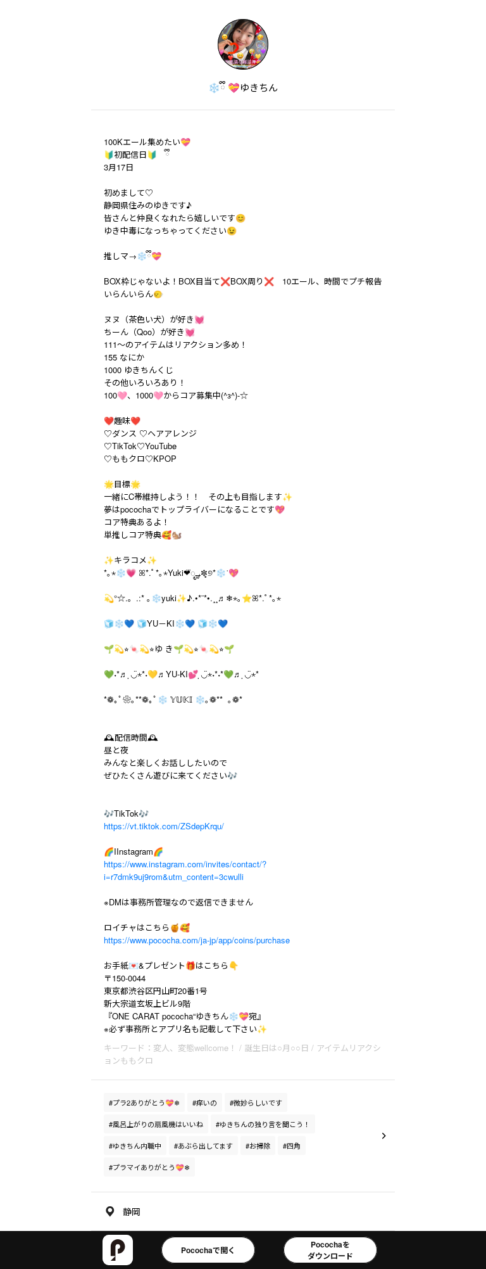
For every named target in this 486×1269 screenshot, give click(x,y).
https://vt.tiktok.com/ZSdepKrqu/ (164, 826)
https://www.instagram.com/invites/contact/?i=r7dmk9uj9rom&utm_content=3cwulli (185, 870)
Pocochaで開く (208, 1250)
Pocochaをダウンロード (330, 1250)
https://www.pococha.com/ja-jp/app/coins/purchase (197, 940)
